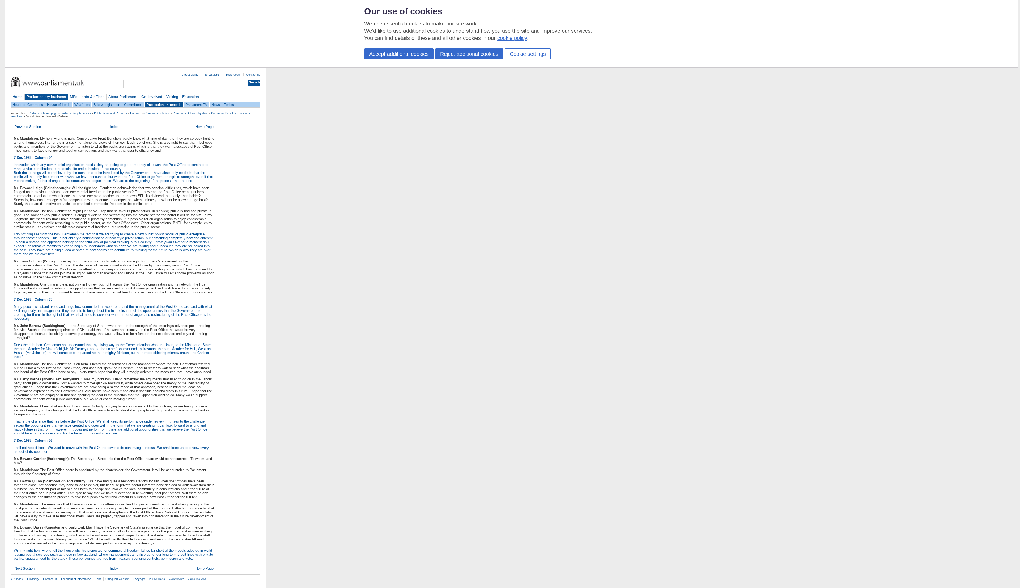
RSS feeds (233, 74)
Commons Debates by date (190, 113)
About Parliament (122, 97)
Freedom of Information (76, 579)
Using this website (117, 579)
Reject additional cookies (469, 54)
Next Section (25, 568)
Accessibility (190, 74)
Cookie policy (176, 578)
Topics (229, 105)
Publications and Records (110, 113)
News (215, 105)
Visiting (172, 97)
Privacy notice (157, 578)
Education (190, 97)
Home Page (205, 127)
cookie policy (512, 38)
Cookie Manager (197, 578)
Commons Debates (156, 113)
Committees (133, 105)
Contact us (253, 74)
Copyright (139, 579)
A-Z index (17, 579)
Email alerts (212, 74)
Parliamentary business (46, 97)
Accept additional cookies (399, 54)
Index (114, 127)
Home (17, 97)
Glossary (33, 579)
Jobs (98, 579)
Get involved (151, 97)
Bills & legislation (107, 105)
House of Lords (58, 105)
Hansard (135, 113)
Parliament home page (43, 113)
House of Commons (27, 105)
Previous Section (28, 127)
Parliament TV (196, 105)
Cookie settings (528, 54)
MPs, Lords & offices (87, 97)
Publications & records (164, 105)
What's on (82, 105)
